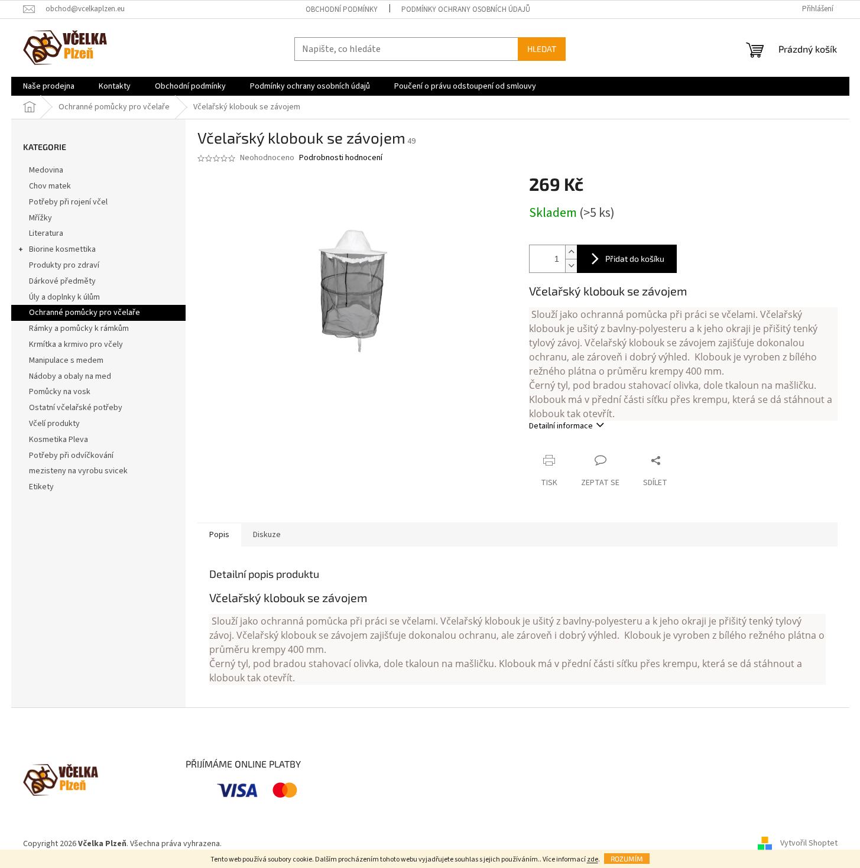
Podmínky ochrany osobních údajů (465, 9)
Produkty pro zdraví (64, 265)
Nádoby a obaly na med (70, 376)
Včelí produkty (54, 424)
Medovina (46, 170)
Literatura (46, 233)
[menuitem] (48, 86)
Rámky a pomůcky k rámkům (79, 328)
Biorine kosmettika (62, 249)
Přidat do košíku (634, 258)
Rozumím (627, 858)
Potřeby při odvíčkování (71, 455)
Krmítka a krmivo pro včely (76, 344)
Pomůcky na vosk (59, 392)
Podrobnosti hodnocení (340, 158)
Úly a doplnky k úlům (64, 297)
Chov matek (50, 186)
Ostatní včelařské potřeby (75, 408)
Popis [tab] (219, 535)
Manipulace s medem (66, 360)
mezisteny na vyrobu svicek (78, 471)
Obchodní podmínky (342, 9)
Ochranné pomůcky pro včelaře (84, 312)
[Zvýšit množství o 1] (571, 252)
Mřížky (40, 218)
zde (592, 859)
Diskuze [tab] (267, 535)
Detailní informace (561, 426)
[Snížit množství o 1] (571, 265)
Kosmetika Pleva (58, 440)
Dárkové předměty (62, 281)
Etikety (41, 487)
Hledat (541, 49)
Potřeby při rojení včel (68, 202)
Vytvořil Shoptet (809, 844)
